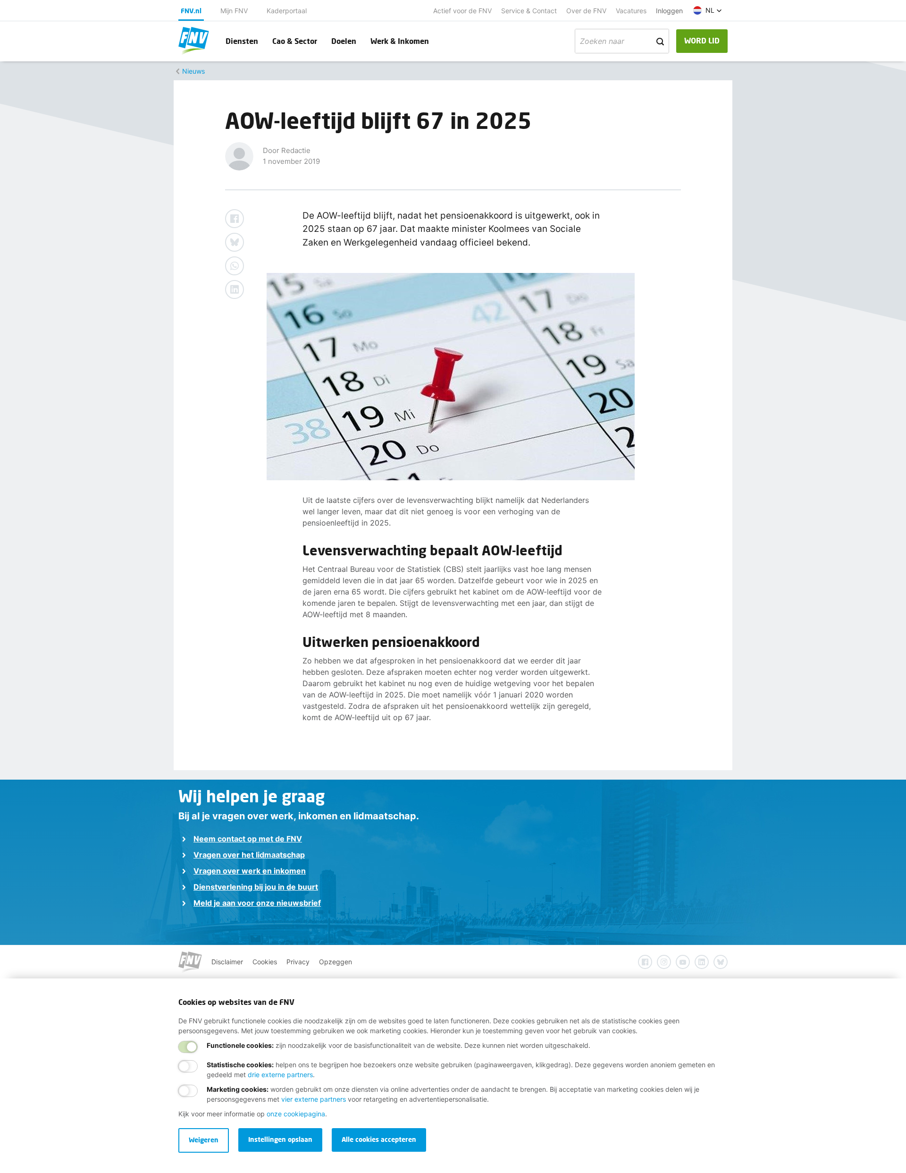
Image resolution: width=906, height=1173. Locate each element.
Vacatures (631, 11)
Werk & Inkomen (399, 40)
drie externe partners (280, 1075)
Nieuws (193, 71)
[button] (707, 10)
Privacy (298, 962)
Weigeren (203, 1140)
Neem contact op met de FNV (247, 838)
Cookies (264, 962)
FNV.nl (191, 11)
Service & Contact (529, 11)
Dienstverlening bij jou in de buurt (255, 887)
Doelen (343, 40)
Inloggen (669, 11)
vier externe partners (313, 1099)
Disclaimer (227, 962)
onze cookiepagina (296, 1114)
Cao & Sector (294, 40)
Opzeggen (335, 962)
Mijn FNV (234, 11)
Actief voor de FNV (462, 11)
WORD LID (702, 40)
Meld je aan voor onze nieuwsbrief (257, 903)
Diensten (242, 40)
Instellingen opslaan (280, 1139)
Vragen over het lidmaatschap (249, 854)
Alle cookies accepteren (379, 1139)
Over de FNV (586, 11)
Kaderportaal (287, 11)
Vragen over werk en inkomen (249, 871)
